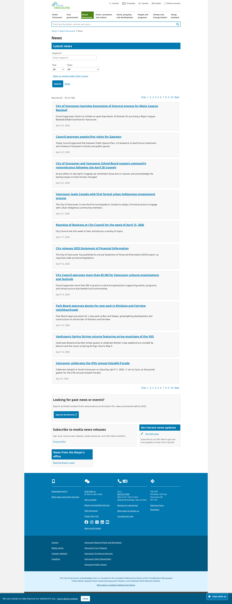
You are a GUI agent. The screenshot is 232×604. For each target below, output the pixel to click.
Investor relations (59, 553)
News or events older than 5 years (70, 76)
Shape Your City (91, 516)
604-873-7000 (123, 494)
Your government (72, 16)
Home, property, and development (125, 16)
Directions (154, 509)
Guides (158, 3)
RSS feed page (152, 434)
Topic (70, 64)
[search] (177, 24)
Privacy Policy (59, 441)
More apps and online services (65, 497)
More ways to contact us (128, 511)
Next (176, 97)
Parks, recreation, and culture (104, 16)
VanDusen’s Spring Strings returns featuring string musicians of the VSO (105, 336)
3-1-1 (119, 491)
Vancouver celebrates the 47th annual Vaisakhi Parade (93, 363)
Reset (67, 83)
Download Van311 (60, 491)
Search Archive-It (67, 414)
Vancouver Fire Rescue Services (98, 553)
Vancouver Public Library (95, 564)
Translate (131, 3)
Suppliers (56, 559)
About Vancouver (87, 16)
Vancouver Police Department (97, 559)
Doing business (175, 16)
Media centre (58, 548)
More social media (92, 528)
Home (54, 31)
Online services (173, 3)
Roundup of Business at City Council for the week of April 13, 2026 (100, 225)
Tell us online (90, 499)
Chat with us (90, 491)
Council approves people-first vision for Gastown (88, 136)
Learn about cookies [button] (67, 598)
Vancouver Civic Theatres (95, 548)
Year (54, 64)
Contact (115, 3)
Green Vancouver (57, 16)
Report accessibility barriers (97, 505)
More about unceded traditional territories (116, 585)
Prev (143, 97)
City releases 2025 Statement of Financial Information (92, 248)
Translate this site (125, 516)
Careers (145, 3)
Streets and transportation (160, 16)
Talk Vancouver (91, 510)
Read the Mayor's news (64, 462)
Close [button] (85, 598)
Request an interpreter (127, 505)
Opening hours (157, 505)
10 (172, 97)
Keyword (56, 53)
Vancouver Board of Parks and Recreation (103, 542)
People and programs (143, 16)
